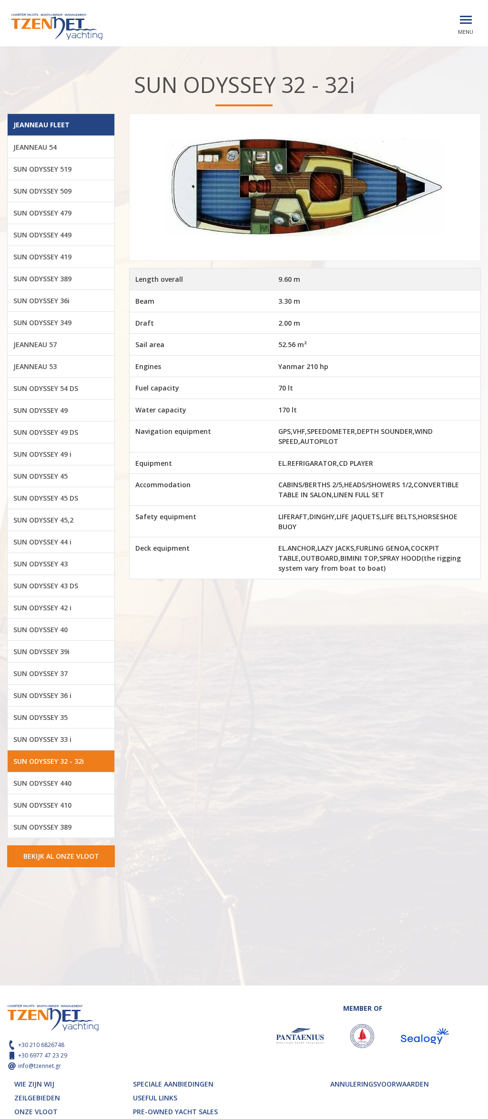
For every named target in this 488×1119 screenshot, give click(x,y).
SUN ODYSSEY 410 (42, 805)
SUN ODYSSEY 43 (40, 563)
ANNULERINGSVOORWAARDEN (379, 1083)
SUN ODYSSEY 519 (42, 169)
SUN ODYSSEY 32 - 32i (48, 761)
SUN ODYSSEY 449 (42, 234)
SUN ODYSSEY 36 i (42, 695)
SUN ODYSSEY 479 (42, 212)
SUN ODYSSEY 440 (42, 783)
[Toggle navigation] (466, 20)
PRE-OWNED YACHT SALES (175, 1111)
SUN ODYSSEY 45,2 (43, 519)
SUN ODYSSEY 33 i (42, 739)
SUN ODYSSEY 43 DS (45, 585)
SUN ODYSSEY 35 (40, 717)
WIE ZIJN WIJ (34, 1083)
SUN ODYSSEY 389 (42, 278)
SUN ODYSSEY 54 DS (45, 388)
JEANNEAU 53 (35, 366)
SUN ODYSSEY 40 (40, 629)
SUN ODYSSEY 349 (42, 322)
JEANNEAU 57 (35, 344)
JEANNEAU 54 (35, 147)
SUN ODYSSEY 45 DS (45, 498)
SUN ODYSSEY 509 (42, 190)
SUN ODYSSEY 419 (42, 256)
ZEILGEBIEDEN (37, 1097)
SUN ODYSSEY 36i (41, 300)
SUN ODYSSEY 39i (41, 651)
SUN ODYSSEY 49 (40, 410)
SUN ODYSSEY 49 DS (45, 432)
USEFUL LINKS (155, 1097)
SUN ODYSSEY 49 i (42, 454)
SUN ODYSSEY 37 (40, 673)
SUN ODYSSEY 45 (40, 476)
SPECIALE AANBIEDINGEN (173, 1083)
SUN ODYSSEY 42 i (42, 607)
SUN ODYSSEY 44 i (42, 541)
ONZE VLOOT (36, 1111)
